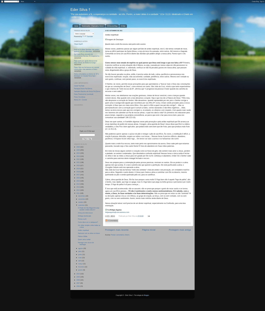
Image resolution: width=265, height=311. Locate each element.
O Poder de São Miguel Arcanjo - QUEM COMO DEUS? (89, 209)
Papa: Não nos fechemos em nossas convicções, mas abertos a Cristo (86, 68)
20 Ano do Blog (112, 26)
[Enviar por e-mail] (106, 216)
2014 (78, 184)
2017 (78, 175)
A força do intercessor (85, 213)
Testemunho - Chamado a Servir (93, 26)
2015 (78, 181)
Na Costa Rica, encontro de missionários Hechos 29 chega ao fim (86, 55)
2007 (78, 283)
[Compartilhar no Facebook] (112, 216)
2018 (78, 172)
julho (80, 251)
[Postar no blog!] (108, 216)
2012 (78, 190)
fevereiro (81, 267)
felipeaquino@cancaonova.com (117, 212)
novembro (82, 199)
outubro (81, 202)
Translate (90, 36)
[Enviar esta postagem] (148, 216)
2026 (78, 147)
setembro (81, 205)
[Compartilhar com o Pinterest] (114, 216)
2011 (78, 193)
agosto (80, 248)
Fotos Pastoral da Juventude (83, 94)
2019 (78, 168)
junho (80, 254)
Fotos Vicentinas (79, 97)
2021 (78, 162)
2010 (78, 274)
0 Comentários (112, 220)
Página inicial (148, 230)
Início (76, 26)
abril (79, 261)
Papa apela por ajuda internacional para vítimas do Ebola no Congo (85, 62)
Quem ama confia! (84, 239)
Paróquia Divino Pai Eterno (83, 88)
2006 (78, 286)
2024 (78, 153)
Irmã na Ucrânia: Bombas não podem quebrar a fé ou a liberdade (86, 50)
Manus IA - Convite (80, 100)
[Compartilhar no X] (110, 216)
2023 (78, 156)
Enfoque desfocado (84, 216)
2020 (78, 165)
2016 (78, 178)
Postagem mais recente (117, 230)
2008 (78, 280)
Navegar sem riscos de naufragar (86, 243)
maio (80, 257)
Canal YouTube (79, 86)
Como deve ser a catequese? (88, 222)
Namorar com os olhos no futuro (89, 233)
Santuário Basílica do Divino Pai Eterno (87, 91)
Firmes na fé (82, 219)
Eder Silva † (80, 9)
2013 (78, 187)
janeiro (80, 270)
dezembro (82, 196)
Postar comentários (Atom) (120, 235)
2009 (78, 277)
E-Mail (123, 26)
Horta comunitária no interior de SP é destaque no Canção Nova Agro (86, 75)
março (80, 264)
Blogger (146, 295)
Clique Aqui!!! (78, 44)
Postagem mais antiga (180, 230)
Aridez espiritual (83, 230)
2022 (78, 159)
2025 (78, 150)
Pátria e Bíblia (82, 236)
